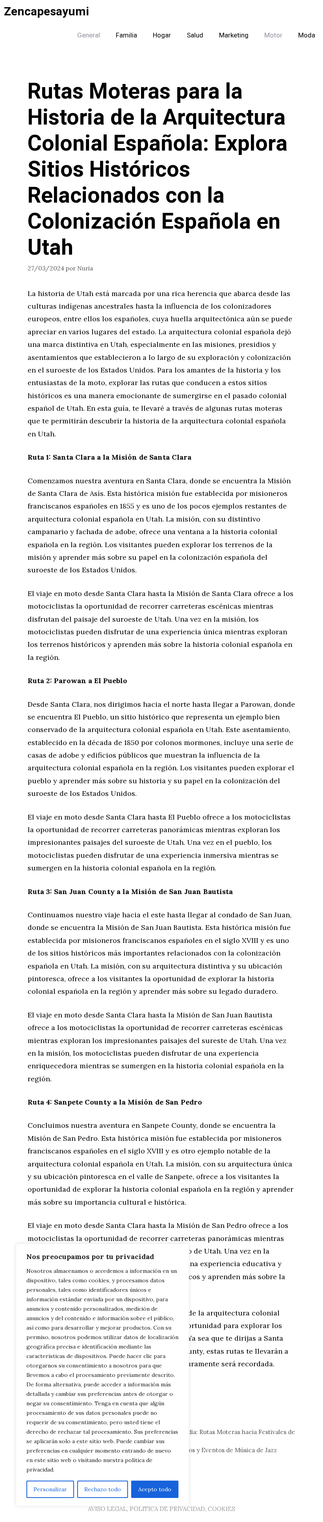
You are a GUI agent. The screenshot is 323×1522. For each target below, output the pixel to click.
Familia (126, 35)
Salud (195, 35)
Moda (306, 35)
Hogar (162, 35)
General (88, 35)
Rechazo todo (102, 1489)
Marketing (234, 35)
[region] (102, 1375)
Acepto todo (154, 1489)
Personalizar (50, 1489)
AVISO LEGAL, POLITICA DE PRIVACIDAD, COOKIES (161, 1509)
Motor (273, 35)
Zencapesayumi (46, 11)
